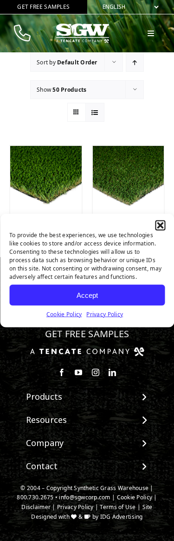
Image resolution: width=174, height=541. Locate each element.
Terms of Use (117, 507)
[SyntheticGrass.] (82, 26)
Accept (87, 295)
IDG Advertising (121, 517)
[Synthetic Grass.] (87, 350)
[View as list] (95, 112)
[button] (160, 225)
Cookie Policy (64, 314)
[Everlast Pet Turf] (128, 181)
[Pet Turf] (46, 181)
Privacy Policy (104, 314)
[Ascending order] (135, 62)
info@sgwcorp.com (84, 497)
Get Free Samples (87, 333)
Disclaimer (36, 507)
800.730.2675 (35, 497)
